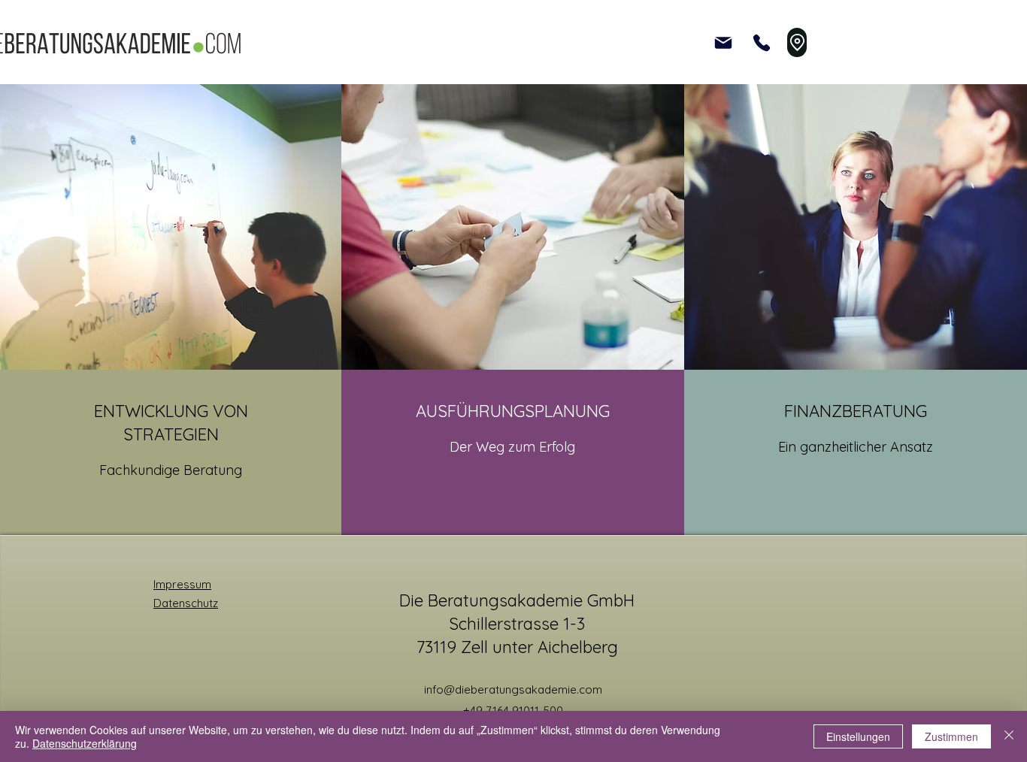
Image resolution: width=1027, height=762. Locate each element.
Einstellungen (858, 736)
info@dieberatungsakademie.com (513, 689)
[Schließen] (1009, 736)
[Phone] (761, 42)
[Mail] (723, 42)
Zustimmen (951, 736)
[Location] (797, 42)
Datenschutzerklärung (84, 743)
